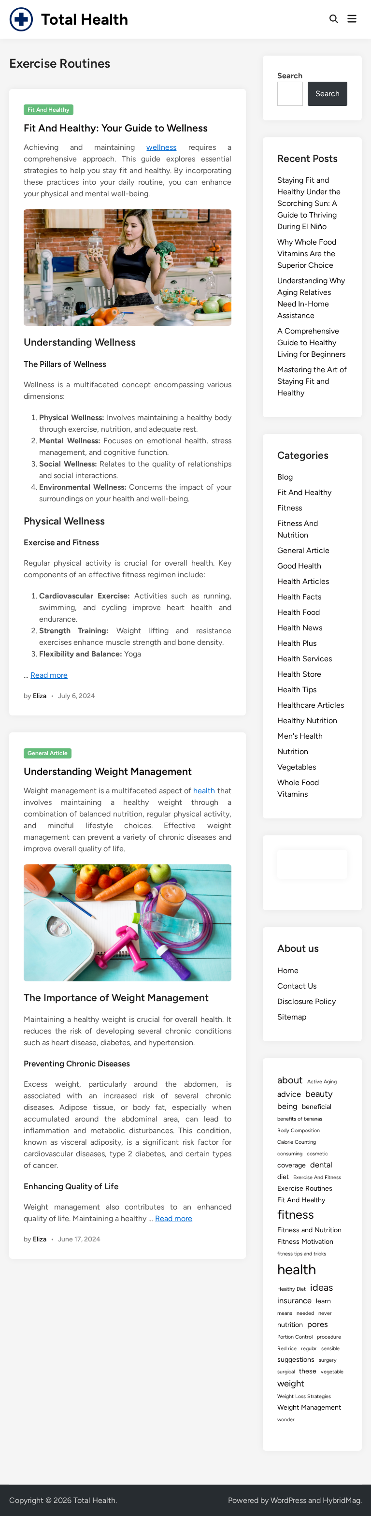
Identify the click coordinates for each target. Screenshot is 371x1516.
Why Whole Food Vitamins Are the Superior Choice (306, 253)
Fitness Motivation (305, 1242)
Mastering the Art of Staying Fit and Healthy (312, 381)
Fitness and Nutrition (309, 1230)
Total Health (84, 19)
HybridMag (341, 1500)
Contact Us (296, 986)
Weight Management (309, 1407)
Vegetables (296, 767)
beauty (319, 1093)
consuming (289, 1154)
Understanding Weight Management (108, 771)
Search (289, 75)
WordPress (288, 1500)
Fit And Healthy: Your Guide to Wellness (116, 128)
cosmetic (317, 1154)
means (284, 1313)
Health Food (298, 612)
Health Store (299, 674)
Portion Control (295, 1337)
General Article (48, 753)
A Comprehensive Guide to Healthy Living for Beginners (311, 342)
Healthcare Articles (310, 705)
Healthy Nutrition (307, 720)
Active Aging (322, 1082)
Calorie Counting (296, 1142)
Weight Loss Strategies (304, 1396)
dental (321, 1164)
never (325, 1313)
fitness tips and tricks (301, 1254)
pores (317, 1324)
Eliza (39, 696)
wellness (161, 147)
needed (305, 1313)
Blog (285, 476)
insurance (294, 1300)
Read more (49, 675)
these (307, 1371)
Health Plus (296, 643)
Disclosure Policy (306, 1001)
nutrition (290, 1325)
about (290, 1080)
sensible (330, 1348)
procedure (329, 1337)
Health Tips (296, 689)
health (204, 790)
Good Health (299, 565)
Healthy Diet (291, 1289)
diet (283, 1177)
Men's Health (300, 736)
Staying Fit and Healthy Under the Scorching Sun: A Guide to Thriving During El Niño (309, 203)
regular (309, 1348)
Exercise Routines (304, 1188)
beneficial (316, 1107)
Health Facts (299, 596)
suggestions (295, 1360)
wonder (286, 1419)
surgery (328, 1360)
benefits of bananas (299, 1119)
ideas (321, 1287)
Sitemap (291, 1016)
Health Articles (303, 581)
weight (290, 1383)
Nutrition (292, 751)
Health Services (304, 658)
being (287, 1106)
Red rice (287, 1348)
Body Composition (298, 1130)
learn (323, 1301)
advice (289, 1094)
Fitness (289, 507)
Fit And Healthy (49, 109)
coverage (291, 1165)
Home (288, 970)
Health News (299, 627)
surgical (286, 1372)
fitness (295, 1214)
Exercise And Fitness (317, 1177)
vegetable (332, 1372)
